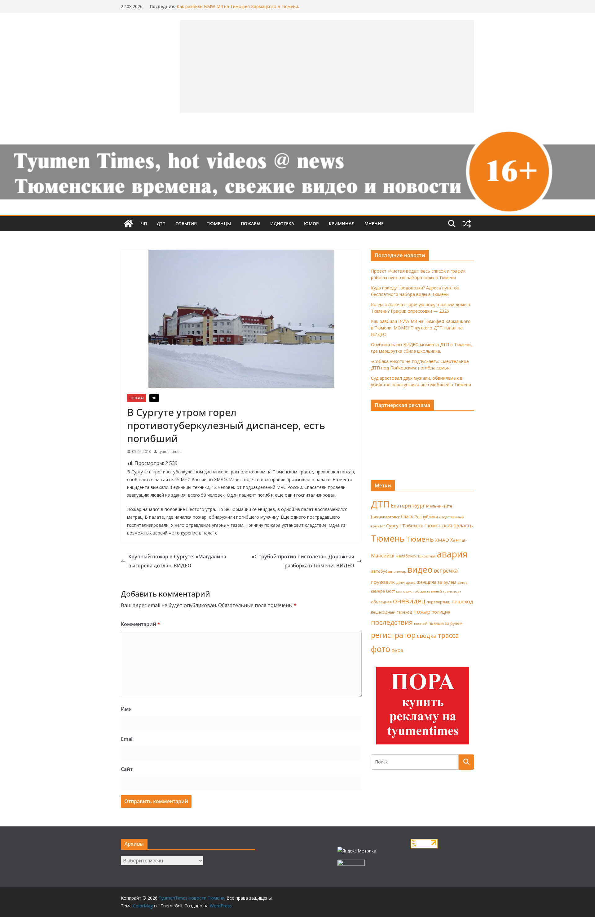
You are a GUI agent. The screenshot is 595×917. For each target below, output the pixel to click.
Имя (126, 708)
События (186, 223)
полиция (441, 612)
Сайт (127, 769)
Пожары (250, 223)
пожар (421, 611)
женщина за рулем (436, 582)
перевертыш (438, 602)
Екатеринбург (408, 505)
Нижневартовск (385, 516)
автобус (379, 571)
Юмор (311, 223)
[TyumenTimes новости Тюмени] (128, 223)
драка (411, 582)
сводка (427, 635)
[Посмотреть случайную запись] (466, 223)
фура (397, 650)
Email (127, 739)
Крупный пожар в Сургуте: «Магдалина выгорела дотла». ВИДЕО (177, 561)
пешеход (462, 601)
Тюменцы (219, 223)
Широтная (427, 556)
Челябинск (406, 556)
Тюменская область (448, 525)
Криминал (342, 223)
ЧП (144, 223)
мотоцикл (404, 591)
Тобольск (412, 525)
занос (462, 582)
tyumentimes (170, 451)
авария (452, 554)
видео (420, 569)
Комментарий (140, 624)
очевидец (409, 600)
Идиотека (282, 223)
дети (400, 582)
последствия (392, 622)
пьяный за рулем (445, 623)
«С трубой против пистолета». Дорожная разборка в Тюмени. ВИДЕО (303, 561)
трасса (448, 635)
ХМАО (442, 540)
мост (390, 591)
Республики (426, 517)
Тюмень (388, 538)
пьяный (420, 623)
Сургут (393, 525)
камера (378, 591)
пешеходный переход (391, 612)
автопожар (397, 571)
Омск (407, 516)
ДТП (161, 223)
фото (380, 649)
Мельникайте (439, 506)
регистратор (393, 635)
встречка (446, 570)
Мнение (374, 223)
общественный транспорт (438, 591)
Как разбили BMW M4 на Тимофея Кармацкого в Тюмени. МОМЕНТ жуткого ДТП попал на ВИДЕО (238, 9)
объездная (381, 601)
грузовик (383, 581)
